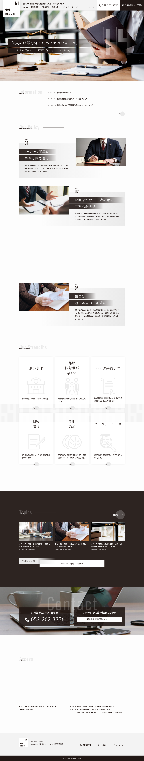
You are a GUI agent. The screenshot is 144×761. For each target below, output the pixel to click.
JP (89, 7)
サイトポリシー (103, 745)
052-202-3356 (48, 619)
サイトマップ (118, 745)
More (120, 114)
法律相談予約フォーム (101, 619)
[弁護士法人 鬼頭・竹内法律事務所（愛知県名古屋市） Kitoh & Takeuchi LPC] (11, 8)
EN (93, 7)
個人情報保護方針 (86, 745)
